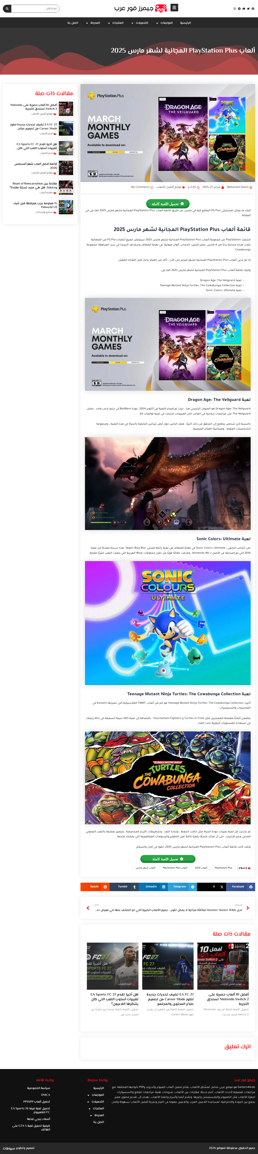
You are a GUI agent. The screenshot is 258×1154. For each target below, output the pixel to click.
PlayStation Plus (223, 868)
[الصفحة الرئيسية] (141, 9)
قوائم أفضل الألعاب (168, 187)
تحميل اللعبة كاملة (165, 203)
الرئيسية (185, 23)
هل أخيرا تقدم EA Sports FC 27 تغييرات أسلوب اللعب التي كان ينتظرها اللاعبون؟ (114, 999)
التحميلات (142, 23)
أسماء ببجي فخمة (38, 1119)
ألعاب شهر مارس (145, 868)
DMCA (45, 1095)
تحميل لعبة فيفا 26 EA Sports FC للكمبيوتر (30, 1110)
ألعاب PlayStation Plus (175, 868)
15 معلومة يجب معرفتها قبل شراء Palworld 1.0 (35, 205)
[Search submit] (7, 8)
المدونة (95, 23)
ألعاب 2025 (201, 868)
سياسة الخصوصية (38, 1088)
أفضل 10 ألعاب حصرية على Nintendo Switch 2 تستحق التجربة (228, 999)
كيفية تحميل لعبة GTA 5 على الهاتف (31, 1128)
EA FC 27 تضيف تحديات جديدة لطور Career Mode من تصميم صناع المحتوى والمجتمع (170, 999)
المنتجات (117, 23)
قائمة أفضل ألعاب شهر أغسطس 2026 (35, 166)
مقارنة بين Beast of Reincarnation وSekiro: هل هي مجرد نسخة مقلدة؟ (33, 185)
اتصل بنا (72, 23)
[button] (174, 7)
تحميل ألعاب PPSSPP (36, 1102)
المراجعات (167, 23)
